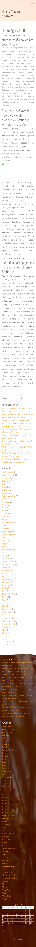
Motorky (4, 540)
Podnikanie (5, 558)
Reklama (4, 567)
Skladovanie (6, 570)
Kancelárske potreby (9, 535)
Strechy (4, 588)
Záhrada (4, 633)
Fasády (4, 520)
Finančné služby (7, 523)
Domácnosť (5, 502)
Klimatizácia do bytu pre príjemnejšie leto (15, 420)
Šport (4, 576)
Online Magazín (12, 11)
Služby (27, 48)
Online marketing (7, 549)
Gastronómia (6, 529)
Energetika (5, 514)
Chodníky (5, 493)
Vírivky (4, 615)
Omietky (4, 546)
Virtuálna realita (7, 618)
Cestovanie (5, 490)
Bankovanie (6, 481)
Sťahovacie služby (8, 579)
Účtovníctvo (6, 606)
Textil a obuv (6, 603)
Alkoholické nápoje (8, 475)
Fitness (4, 526)
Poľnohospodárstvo (8, 561)
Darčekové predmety (9, 496)
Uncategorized (6, 609)
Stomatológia (6, 585)
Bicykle (4, 484)
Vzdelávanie (6, 627)
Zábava (4, 630)
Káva (3, 537)
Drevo (4, 508)
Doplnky (4, 505)
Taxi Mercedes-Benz (8, 594)
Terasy (4, 600)
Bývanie (4, 487)
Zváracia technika (7, 642)
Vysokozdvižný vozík (8, 624)
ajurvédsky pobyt (7, 472)
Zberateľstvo (6, 636)
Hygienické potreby (8, 532)
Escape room (6, 517)
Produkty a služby (8, 564)
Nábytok (4, 543)
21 (21, 920)
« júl (3, 931)
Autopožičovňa (7, 478)
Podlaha (4, 552)
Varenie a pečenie (8, 612)
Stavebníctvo (6, 582)
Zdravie (31, 48)
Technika (5, 597)
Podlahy (4, 555)
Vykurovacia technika (9, 621)
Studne (4, 591)
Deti (3, 499)
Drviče (4, 511)
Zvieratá (4, 645)
